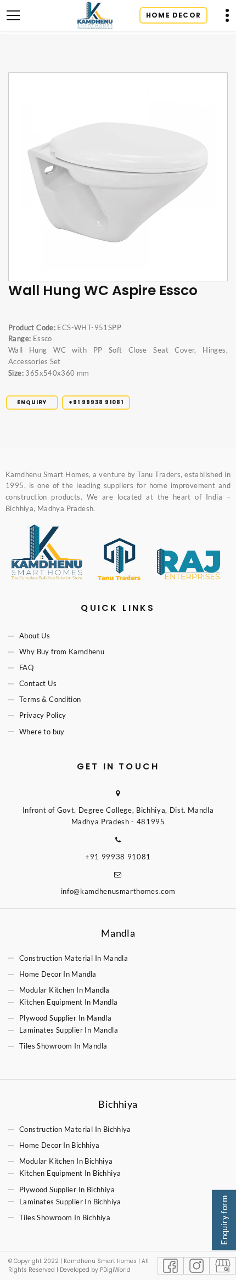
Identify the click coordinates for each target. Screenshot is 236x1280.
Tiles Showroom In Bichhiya (64, 1217)
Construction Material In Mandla (73, 958)
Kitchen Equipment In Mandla (68, 1002)
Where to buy (42, 731)
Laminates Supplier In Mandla (68, 1030)
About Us (34, 635)
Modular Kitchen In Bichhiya (66, 1161)
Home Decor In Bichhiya (59, 1145)
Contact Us (38, 683)
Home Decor (173, 15)
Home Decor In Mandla (58, 974)
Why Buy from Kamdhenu (61, 651)
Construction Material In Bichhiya (75, 1129)
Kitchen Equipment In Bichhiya (70, 1173)
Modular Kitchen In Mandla (64, 990)
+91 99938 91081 (96, 402)
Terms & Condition (50, 699)
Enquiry (32, 402)
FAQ (26, 668)
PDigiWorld (115, 1270)
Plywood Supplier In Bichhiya (67, 1189)
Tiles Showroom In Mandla (63, 1046)
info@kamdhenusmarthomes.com (118, 891)
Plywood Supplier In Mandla (65, 1017)
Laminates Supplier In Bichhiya (70, 1201)
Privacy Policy (42, 715)
